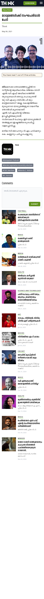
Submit (34, 204)
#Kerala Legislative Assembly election (17, 165)
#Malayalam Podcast (11, 160)
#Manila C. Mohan (25, 170)
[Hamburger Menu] (41, 3)
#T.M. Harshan (8, 170)
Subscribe (29, 3)
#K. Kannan (7, 175)
